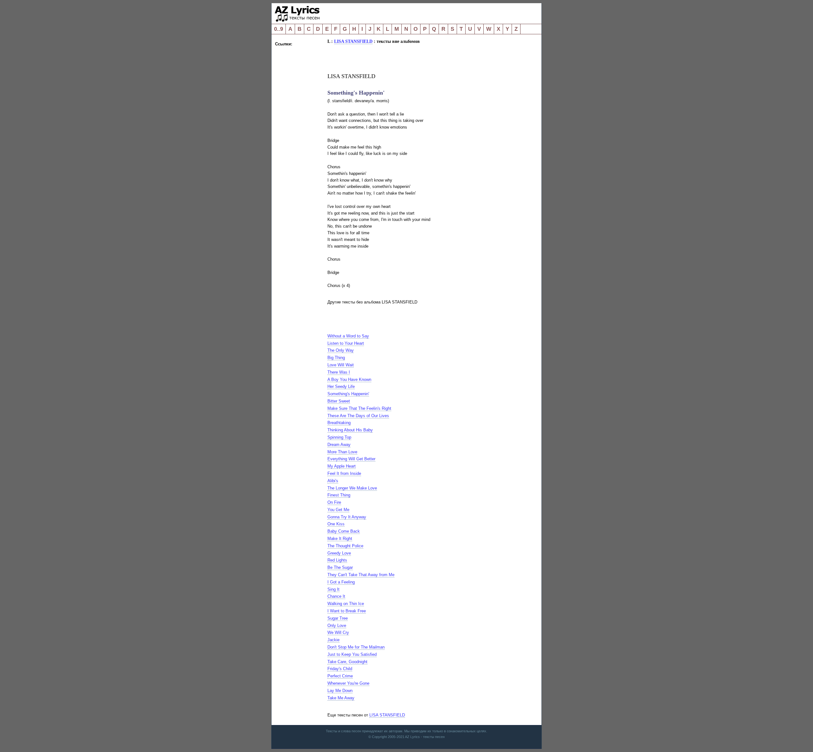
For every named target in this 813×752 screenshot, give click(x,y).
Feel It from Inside (344, 473)
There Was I (338, 372)
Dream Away (339, 444)
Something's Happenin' (348, 393)
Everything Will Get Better (351, 458)
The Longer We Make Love (352, 488)
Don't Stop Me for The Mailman (356, 647)
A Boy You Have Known (349, 379)
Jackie (333, 639)
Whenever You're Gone (348, 683)
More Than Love (342, 451)
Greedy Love (339, 553)
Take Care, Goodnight (347, 661)
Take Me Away (340, 697)
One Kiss (336, 524)
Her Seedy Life (341, 386)
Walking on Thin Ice (345, 603)
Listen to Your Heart (345, 343)
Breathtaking (339, 422)
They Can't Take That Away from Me (360, 574)
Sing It (333, 589)
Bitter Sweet (338, 401)
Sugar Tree (337, 618)
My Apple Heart (341, 466)
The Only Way (340, 350)
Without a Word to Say (348, 336)
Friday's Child (339, 668)
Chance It (336, 596)
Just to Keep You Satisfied (352, 654)
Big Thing (336, 357)
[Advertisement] (300, 143)
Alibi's (332, 480)
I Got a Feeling (341, 582)
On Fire (334, 502)
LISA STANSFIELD (353, 41)
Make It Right (339, 538)
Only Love (336, 625)
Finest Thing (338, 495)
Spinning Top (339, 437)
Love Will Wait (340, 365)
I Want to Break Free (346, 611)
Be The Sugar (340, 567)
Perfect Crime (340, 676)
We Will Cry (338, 632)
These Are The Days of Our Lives (358, 415)
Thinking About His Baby (350, 430)
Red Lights (337, 560)
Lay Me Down (340, 690)
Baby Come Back (343, 531)
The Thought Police (345, 545)
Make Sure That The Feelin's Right (359, 408)
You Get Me (338, 509)
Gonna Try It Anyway (346, 517)
